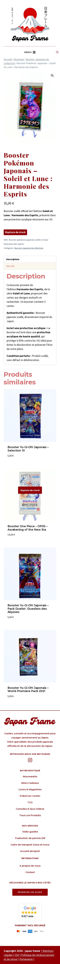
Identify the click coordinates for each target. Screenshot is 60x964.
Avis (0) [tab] (10, 266)
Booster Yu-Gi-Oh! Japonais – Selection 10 (28, 448)
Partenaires (26, 959)
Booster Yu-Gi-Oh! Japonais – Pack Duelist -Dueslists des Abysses (28, 609)
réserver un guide (30, 892)
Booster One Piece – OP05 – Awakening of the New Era (28, 528)
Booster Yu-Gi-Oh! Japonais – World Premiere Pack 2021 (28, 689)
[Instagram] (30, 760)
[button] (52, 75)
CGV (17, 955)
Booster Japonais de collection (28, 248)
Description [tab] (12, 259)
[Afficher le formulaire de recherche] (57, 52)
